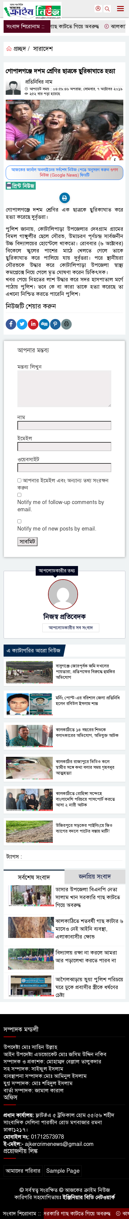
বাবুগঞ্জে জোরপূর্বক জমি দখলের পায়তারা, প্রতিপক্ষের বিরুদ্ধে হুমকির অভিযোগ (85, 671)
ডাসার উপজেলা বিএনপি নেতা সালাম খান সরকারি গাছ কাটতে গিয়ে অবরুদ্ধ (88, 897)
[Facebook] (11, 324)
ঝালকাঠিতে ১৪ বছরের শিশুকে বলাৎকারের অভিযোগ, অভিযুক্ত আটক (87, 732)
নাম (21, 417)
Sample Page (63, 1171)
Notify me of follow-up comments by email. (60, 506)
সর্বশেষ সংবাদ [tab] (34, 877)
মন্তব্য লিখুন (29, 367)
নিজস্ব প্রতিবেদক (65, 616)
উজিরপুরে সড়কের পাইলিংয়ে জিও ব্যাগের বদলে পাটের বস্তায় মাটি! (84, 828)
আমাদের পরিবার (23, 1171)
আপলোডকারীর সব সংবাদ (71, 627)
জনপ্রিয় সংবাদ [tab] (95, 876)
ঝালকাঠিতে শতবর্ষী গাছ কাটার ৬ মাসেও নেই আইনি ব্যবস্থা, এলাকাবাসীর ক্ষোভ (89, 929)
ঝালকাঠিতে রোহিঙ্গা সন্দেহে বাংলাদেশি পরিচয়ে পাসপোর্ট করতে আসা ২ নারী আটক (85, 799)
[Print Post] (64, 198)
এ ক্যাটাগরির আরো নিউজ (33, 650)
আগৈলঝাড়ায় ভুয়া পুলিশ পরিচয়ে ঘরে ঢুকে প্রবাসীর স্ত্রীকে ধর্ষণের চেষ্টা (89, 987)
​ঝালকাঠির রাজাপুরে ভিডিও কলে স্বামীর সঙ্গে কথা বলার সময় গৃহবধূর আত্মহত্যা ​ (85, 767)
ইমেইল (24, 438)
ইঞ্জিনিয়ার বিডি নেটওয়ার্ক (89, 1197)
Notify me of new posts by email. (56, 528)
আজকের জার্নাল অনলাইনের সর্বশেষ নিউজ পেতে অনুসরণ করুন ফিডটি (64, 172)
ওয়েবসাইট (28, 459)
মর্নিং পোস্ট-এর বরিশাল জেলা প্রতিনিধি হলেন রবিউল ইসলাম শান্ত (88, 700)
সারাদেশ (43, 49)
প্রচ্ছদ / (21, 49)
